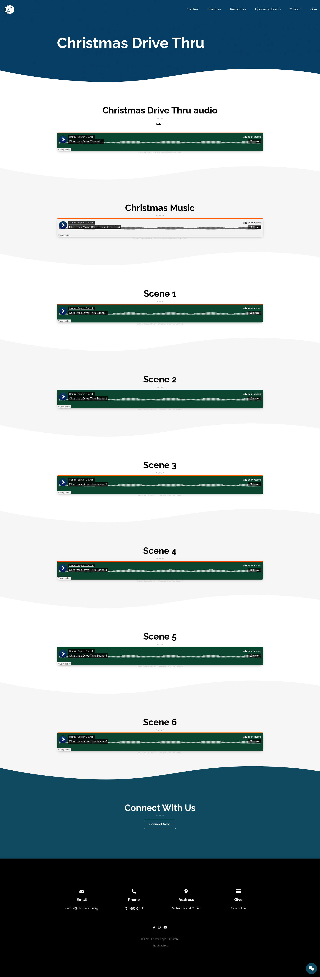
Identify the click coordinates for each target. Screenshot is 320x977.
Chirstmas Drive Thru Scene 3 (170, 495)
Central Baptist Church (148, 152)
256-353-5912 (133, 908)
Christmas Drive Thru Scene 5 (170, 667)
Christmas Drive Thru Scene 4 (170, 581)
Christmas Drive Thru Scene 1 (170, 324)
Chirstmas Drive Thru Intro (170, 152)
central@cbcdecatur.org (81, 908)
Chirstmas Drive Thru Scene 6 (170, 752)
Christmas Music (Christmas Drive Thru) (170, 238)
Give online (238, 908)
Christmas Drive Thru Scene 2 (170, 410)
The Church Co (160, 945)
